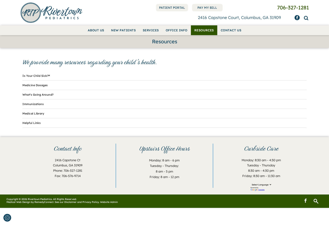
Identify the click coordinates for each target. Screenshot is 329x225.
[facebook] (297, 18)
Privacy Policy (90, 202)
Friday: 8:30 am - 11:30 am (261, 176)
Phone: (58, 171)
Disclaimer (70, 202)
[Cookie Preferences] (7, 218)
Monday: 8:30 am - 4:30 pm (261, 160)
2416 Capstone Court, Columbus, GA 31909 (239, 17)
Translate (261, 190)
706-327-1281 (73, 171)
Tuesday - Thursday (261, 165)
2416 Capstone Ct (67, 160)
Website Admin (109, 202)
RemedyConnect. (44, 202)
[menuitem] (96, 30)
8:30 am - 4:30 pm (261, 171)
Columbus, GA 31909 (67, 165)
